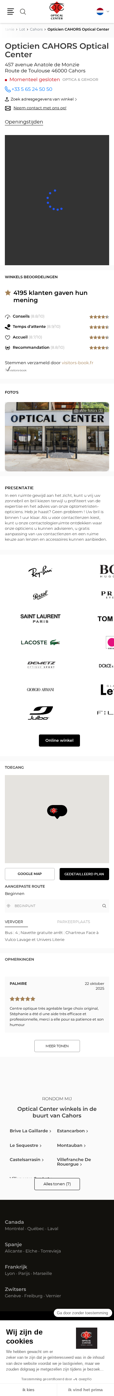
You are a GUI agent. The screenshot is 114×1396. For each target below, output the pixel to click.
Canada (14, 1222)
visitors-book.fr (77, 363)
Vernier (53, 1296)
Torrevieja (50, 1251)
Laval (52, 1229)
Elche (31, 1251)
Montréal (14, 1229)
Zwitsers (15, 1289)
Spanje (13, 1245)
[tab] (31, 922)
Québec (35, 1229)
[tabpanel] (57, 936)
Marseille (42, 1274)
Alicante (13, 1251)
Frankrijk (16, 1267)
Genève (13, 1296)
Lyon (10, 1274)
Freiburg (33, 1296)
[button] (10, 11)
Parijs (24, 1274)
